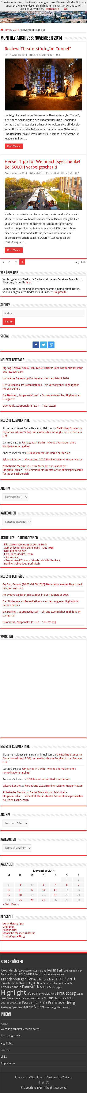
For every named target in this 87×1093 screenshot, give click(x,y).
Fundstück (30, 987)
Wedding (50, 1007)
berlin (51, 970)
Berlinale (62, 970)
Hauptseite (60, 292)
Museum (38, 998)
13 (43, 889)
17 (8, 894)
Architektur (26, 970)
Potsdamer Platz (34, 1003)
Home (7, 29)
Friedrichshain (11, 987)
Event (69, 978)
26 (31, 900)
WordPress (37, 1077)
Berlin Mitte (25, 974)
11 (20, 889)
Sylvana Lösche (12, 459)
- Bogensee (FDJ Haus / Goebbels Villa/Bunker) (31, 560)
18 (20, 894)
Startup (28, 1007)
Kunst (49, 173)
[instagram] (51, 345)
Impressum (8, 1063)
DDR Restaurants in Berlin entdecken (48, 452)
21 (55, 894)
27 (43, 900)
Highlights (7, 1043)
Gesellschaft (39, 55)
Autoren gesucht (11, 1035)
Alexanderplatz (10, 970)
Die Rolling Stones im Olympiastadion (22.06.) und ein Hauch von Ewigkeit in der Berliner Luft (42, 432)
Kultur (50, 55)
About (4, 1023)
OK (66, 8)
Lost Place (7, 998)
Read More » (13, 146)
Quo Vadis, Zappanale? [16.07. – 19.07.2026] (29, 405)
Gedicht (43, 987)
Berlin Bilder (75, 970)
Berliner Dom (8, 974)
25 (20, 900)
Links (4, 1056)
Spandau (17, 1007)
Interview (44, 993)
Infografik (32, 993)
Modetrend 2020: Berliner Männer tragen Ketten (54, 459)
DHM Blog (9, 926)
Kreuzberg (66, 993)
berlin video (43, 974)
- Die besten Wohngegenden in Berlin (25, 544)
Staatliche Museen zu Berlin (19, 933)
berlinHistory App (13, 923)
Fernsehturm (8, 983)
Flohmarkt (48, 983)
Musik (48, 998)
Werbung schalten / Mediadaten (20, 1028)
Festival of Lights (26, 983)
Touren (5, 1050)
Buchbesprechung (44, 979)
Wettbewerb (63, 1007)
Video (39, 1007)
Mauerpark (20, 998)
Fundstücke (38, 173)
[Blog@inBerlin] (43, 12)
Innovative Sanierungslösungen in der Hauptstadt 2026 (36, 378)
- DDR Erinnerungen (14, 550)
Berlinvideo (58, 974)
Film (39, 983)
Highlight (13, 992)
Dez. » (15, 904)
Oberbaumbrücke (11, 1002)
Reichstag (6, 1007)
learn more (52, 8)
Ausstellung (39, 970)
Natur (57, 998)
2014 (16, 29)
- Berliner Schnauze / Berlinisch (21, 563)
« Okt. (6, 904)
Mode (57, 173)
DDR (60, 979)
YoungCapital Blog (14, 936)
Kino (53, 993)
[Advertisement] (43, 685)
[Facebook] (36, 345)
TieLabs (67, 1077)
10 (8, 889)
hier (28, 282)
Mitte (30, 998)
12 (31, 889)
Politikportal (10, 929)
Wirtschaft (66, 173)
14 (55, 889)
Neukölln (68, 998)
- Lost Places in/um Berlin (18, 554)
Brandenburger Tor (17, 979)
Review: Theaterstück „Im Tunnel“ (38, 48)
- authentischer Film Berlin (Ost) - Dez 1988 (28, 547)
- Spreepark (10, 557)
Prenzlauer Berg (61, 1002)
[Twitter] (43, 345)
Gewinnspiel (55, 987)
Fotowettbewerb (63, 983)
